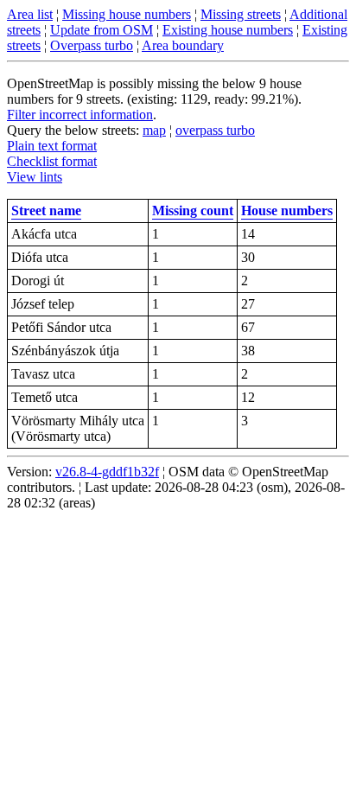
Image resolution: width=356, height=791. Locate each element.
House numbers (287, 210)
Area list (30, 14)
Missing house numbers (126, 14)
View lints (34, 176)
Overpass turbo (91, 45)
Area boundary (183, 45)
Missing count (192, 210)
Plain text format (52, 145)
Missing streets (240, 14)
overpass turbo (215, 130)
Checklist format (52, 161)
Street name (46, 210)
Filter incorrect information (80, 114)
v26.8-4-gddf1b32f (107, 471)
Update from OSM (101, 29)
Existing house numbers (227, 29)
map (154, 130)
